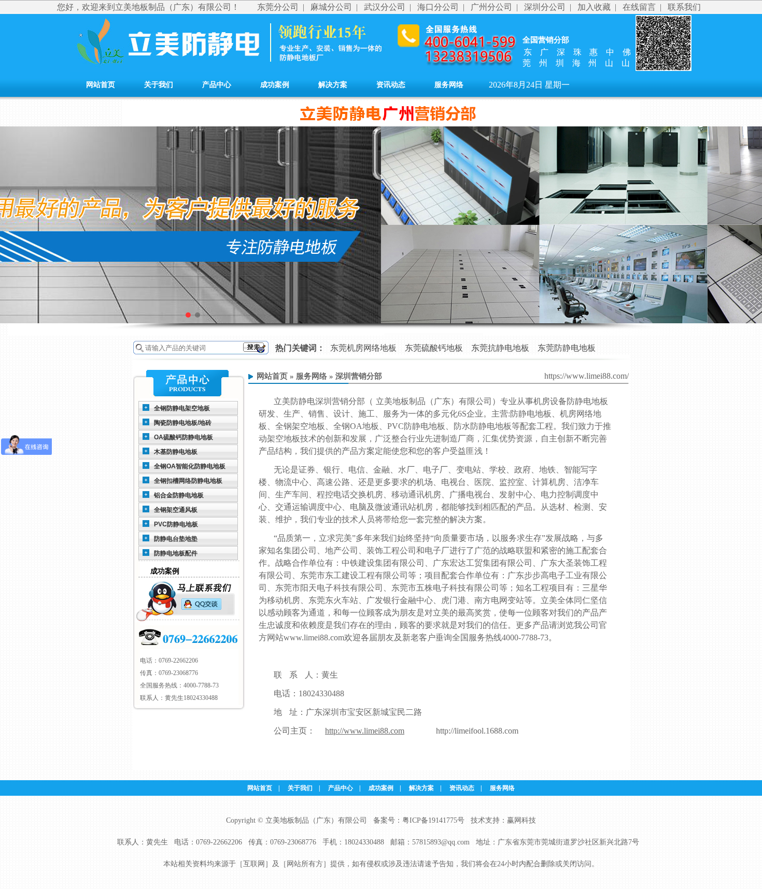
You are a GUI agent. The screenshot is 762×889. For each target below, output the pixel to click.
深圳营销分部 (358, 376)
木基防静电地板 (175, 451)
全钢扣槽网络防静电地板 (188, 480)
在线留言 (639, 7)
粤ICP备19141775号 (433, 820)
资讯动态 (390, 85)
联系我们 (684, 7)
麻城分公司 (331, 7)
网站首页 (100, 85)
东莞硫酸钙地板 (434, 347)
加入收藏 (594, 7)
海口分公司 (438, 7)
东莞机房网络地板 (363, 347)
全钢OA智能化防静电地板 (189, 466)
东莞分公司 (278, 7)
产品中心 (216, 85)
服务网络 (448, 85)
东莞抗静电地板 (500, 347)
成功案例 (274, 85)
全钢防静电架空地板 (182, 408)
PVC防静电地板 (176, 524)
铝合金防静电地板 (179, 495)
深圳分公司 (545, 7)
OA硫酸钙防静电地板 (183, 437)
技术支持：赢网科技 (503, 820)
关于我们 (158, 85)
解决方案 (332, 85)
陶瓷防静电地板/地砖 (182, 422)
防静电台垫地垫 (175, 538)
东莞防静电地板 (567, 347)
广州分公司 (491, 7)
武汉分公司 (384, 7)
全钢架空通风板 (175, 509)
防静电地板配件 (175, 553)
